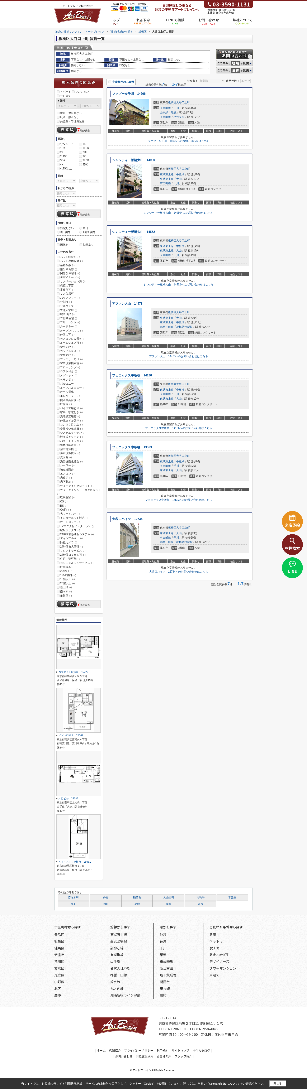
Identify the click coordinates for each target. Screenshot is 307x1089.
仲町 (105, 904)
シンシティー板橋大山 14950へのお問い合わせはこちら (178, 212)
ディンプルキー (71, 538)
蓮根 (168, 904)
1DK (62, 148)
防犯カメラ (68, 542)
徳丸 (73, 904)
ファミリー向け (71, 359)
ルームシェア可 (71, 342)
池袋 (173, 112)
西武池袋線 (118, 941)
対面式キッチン (71, 436)
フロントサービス (72, 550)
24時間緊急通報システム (77, 534)
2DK (85, 152)
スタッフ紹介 (183, 1056)
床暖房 (66, 477)
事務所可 (67, 289)
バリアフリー (70, 297)
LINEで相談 (175, 19)
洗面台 (66, 457)
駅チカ (214, 947)
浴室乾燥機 (68, 449)
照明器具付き (70, 400)
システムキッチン (72, 432)
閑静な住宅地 (70, 273)
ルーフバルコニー (72, 387)
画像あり (65, 244)
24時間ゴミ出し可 (73, 554)
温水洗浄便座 (70, 453)
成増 (137, 904)
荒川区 (59, 961)
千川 (176, 108)
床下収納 (67, 481)
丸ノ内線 (117, 988)
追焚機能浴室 (70, 445)
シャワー (67, 465)
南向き (66, 591)
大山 (179, 178)
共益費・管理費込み (72, 121)
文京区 (59, 968)
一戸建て (65, 95)
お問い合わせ (208, 19)
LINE (292, 571)
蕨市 (57, 995)
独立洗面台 (68, 469)
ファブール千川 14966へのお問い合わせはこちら (178, 141)
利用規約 (162, 1050)
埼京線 (115, 981)
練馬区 (59, 947)
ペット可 (216, 941)
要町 (163, 995)
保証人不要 (68, 285)
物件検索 (292, 548)
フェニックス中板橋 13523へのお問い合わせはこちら (178, 499)
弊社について (243, 19)
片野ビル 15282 (68, 798)
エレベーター (70, 395)
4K (61, 164)
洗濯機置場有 (70, 416)
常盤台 (232, 897)
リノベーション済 (72, 281)
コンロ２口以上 (71, 424)
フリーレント (70, 322)
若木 (200, 904)
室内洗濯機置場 (71, 363)
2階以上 (66, 571)
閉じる (278, 1083)
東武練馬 (166, 961)
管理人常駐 (68, 310)
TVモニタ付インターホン (77, 526)
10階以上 (67, 579)
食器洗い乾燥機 (71, 428)
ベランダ (67, 379)
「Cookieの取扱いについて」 (223, 1083)
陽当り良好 (68, 269)
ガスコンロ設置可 (72, 338)
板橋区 (172, 102)
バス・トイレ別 (71, 441)
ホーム (101, 1050)
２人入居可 (68, 293)
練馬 (163, 941)
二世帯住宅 (68, 318)
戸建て (214, 974)
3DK (62, 160)
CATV (65, 509)
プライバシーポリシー (138, 1050)
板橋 (105, 897)
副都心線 (117, 947)
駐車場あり (68, 567)
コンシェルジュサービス (77, 562)
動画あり (88, 244)
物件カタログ (201, 1050)
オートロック (70, 522)
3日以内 (65, 232)
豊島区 (59, 934)
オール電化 (68, 391)
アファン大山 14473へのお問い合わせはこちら (178, 356)
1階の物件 (68, 575)
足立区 (59, 974)
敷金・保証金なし (71, 113)
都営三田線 (167, 326)
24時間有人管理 (71, 546)
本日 (85, 228)
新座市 (59, 954)
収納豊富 (67, 497)
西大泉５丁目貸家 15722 (73, 672)
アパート (65, 91)
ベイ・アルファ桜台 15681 (74, 861)
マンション (82, 91)
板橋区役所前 (184, 326)
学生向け (67, 346)
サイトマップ (180, 1050)
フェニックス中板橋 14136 (132, 375)
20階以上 (67, 583)
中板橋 (180, 174)
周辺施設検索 (144, 1056)
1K (84, 144)
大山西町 (168, 897)
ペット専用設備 (71, 260)
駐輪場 (66, 404)
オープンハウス (71, 330)
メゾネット (68, 375)
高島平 (201, 897)
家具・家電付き (71, 412)
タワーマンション (222, 968)
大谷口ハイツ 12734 (127, 519)
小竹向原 (179, 117)
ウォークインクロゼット (77, 485)
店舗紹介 (115, 1050)
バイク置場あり (71, 408)
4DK (85, 164)
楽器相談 (67, 265)
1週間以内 (89, 232)
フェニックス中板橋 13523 (132, 447)
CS (63, 501)
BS (63, 505)
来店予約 (143, 19)
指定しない (67, 228)
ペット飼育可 (70, 257)
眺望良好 (67, 314)
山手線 (164, 112)
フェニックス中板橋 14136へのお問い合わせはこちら (178, 428)
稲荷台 (137, 897)
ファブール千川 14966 (129, 93)
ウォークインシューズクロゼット (79, 491)
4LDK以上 (66, 168)
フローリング (70, 367)
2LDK (63, 156)
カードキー (68, 326)
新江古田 (166, 968)
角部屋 (66, 595)
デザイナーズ (70, 277)
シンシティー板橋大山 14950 (133, 160)
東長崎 (165, 988)
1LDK (85, 148)
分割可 (66, 301)
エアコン (67, 473)
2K (61, 152)
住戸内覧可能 (70, 558)
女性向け (67, 355)
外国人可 (67, 334)
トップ (115, 19)
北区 (57, 988)
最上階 (66, 587)
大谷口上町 (183, 102)
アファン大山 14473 (127, 303)
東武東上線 (167, 174)
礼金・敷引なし (69, 117)
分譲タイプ (68, 306)
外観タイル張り (71, 420)
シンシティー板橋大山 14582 (133, 231)
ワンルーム (67, 144)
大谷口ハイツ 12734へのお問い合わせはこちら (178, 571)
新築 (212, 934)
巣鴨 (163, 954)
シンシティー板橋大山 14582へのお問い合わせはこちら (178, 284)
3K (84, 156)
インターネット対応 (74, 517)
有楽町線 (165, 108)
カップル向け (70, 350)
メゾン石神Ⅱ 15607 (70, 735)
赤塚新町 (73, 897)
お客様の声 (164, 1056)
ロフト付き (68, 371)
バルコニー (68, 383)
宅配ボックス (70, 530)
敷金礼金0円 (218, 954)
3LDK (85, 160)
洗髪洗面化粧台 (71, 461)
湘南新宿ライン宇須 (125, 995)
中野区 (59, 981)
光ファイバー (70, 513)
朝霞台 (165, 981)
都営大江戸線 (120, 968)
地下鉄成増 (168, 974)
